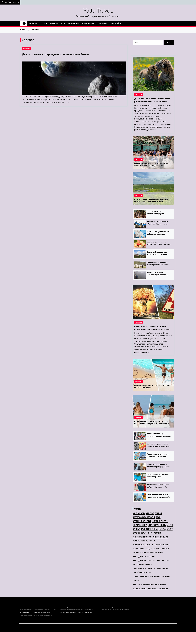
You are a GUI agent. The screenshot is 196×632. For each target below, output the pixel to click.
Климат (136, 529)
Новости (33, 23)
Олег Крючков (162, 549)
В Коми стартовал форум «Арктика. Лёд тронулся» (157, 223)
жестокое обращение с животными (149, 584)
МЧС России (155, 533)
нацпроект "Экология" (158, 588)
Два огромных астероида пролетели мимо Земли (55, 54)
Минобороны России (142, 537)
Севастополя (162, 568)
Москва (136, 541)
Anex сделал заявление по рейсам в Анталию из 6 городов (158, 486)
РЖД (168, 561)
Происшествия (88, 23)
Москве (144, 541)
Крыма (162, 529)
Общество (150, 549)
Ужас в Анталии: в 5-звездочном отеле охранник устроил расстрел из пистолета (159, 435)
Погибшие (144, 553)
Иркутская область (157, 525)
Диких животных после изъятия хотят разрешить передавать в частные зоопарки (152, 100)
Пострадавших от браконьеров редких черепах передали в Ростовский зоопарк (155, 212)
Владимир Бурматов (142, 521)
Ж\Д (63, 23)
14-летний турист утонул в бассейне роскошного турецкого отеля (158, 476)
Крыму (170, 529)
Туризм (43, 23)
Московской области (143, 545)
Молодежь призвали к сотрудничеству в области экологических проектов (151, 164)
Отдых (136, 553)
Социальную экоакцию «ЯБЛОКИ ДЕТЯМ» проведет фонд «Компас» (159, 243)
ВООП (158, 517)
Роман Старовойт (145, 565)
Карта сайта (116, 23)
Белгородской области (144, 517)
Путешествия (158, 561)
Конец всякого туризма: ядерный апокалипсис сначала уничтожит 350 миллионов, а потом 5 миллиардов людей (151, 328)
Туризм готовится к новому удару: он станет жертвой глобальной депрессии (158, 496)
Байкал (158, 513)
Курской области (141, 533)
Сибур (150, 572)
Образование (139, 549)
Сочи (167, 576)
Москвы (152, 541)
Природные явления (142, 561)
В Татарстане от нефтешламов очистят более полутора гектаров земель (151, 200)
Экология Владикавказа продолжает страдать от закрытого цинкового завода (159, 253)
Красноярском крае (149, 529)
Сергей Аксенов (140, 572)
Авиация (54, 23)
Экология (103, 23)
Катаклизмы (73, 23)
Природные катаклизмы (144, 557)
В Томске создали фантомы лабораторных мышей (158, 233)
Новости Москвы (162, 545)
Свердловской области (144, 568)
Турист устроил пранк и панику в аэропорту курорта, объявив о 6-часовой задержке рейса (159, 465)
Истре (170, 525)
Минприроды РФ (160, 537)
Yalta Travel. (98, 10)
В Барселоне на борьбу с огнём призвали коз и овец (158, 263)
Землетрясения (140, 525)
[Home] (23, 23)
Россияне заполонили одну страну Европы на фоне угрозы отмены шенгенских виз (158, 455)
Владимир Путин (160, 521)
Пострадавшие (157, 553)
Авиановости (139, 513)
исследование (140, 588)
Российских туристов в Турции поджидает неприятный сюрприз (152, 386)
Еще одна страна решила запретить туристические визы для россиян (158, 445)
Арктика (150, 513)
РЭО (134, 565)
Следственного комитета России (148, 576)
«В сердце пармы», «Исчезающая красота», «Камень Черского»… (157, 274)
